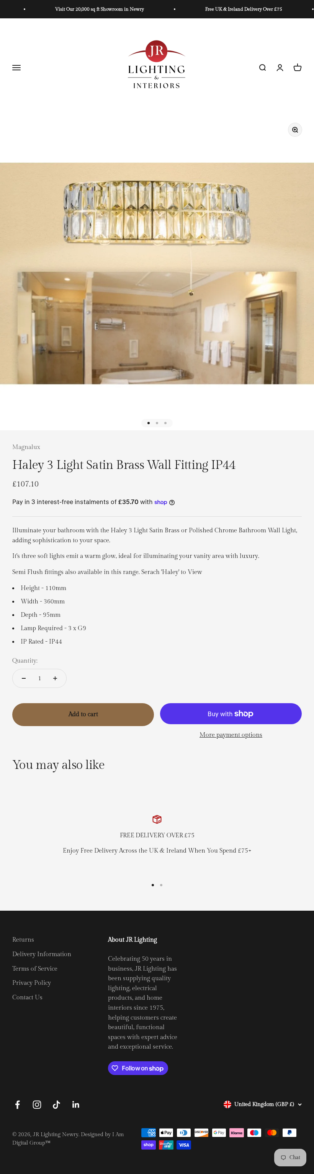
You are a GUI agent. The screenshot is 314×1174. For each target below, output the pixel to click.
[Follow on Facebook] (17, 1104)
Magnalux (26, 447)
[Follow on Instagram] (37, 1104)
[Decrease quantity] (24, 678)
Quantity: (25, 661)
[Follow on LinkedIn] (76, 1104)
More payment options (231, 735)
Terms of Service (34, 969)
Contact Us (27, 997)
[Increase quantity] (55, 678)
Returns (23, 940)
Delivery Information (41, 954)
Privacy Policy (31, 983)
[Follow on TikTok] (56, 1104)
